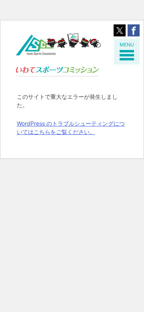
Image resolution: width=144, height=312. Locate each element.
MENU (127, 45)
